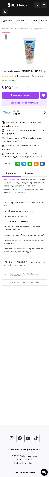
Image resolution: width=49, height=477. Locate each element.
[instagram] (11, 438)
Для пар (33, 21)
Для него (7, 21)
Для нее (20, 21)
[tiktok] (36, 438)
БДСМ (44, 21)
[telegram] (19, 438)
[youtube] (27, 438)
